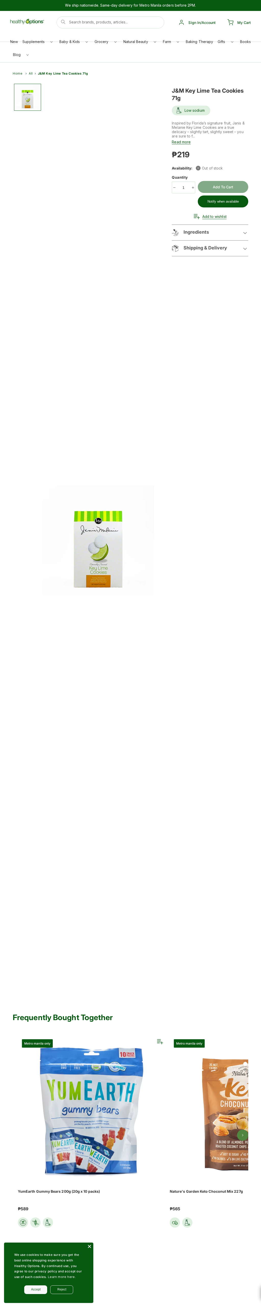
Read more (181, 142)
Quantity (180, 177)
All (31, 73)
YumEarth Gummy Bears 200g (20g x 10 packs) (59, 1191)
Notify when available (223, 201)
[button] (37, 42)
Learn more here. (62, 1277)
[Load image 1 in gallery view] (27, 97)
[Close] (89, 1246)
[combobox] (110, 22)
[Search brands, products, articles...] (63, 21)
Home (17, 73)
